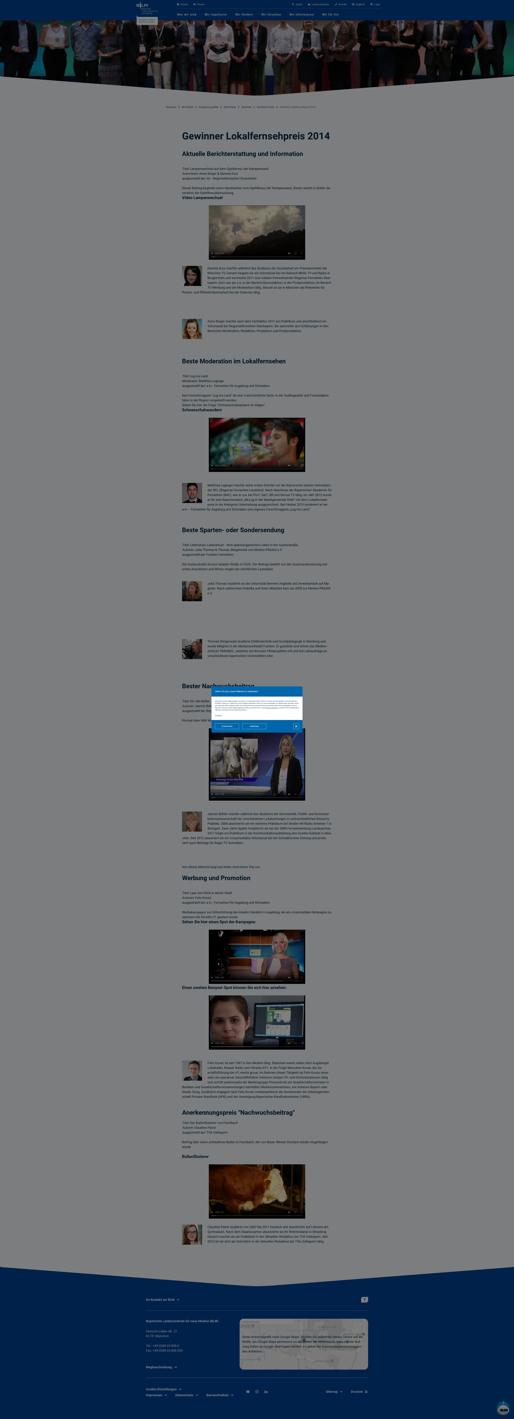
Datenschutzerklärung (272, 708)
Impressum (218, 715)
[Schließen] (296, 726)
